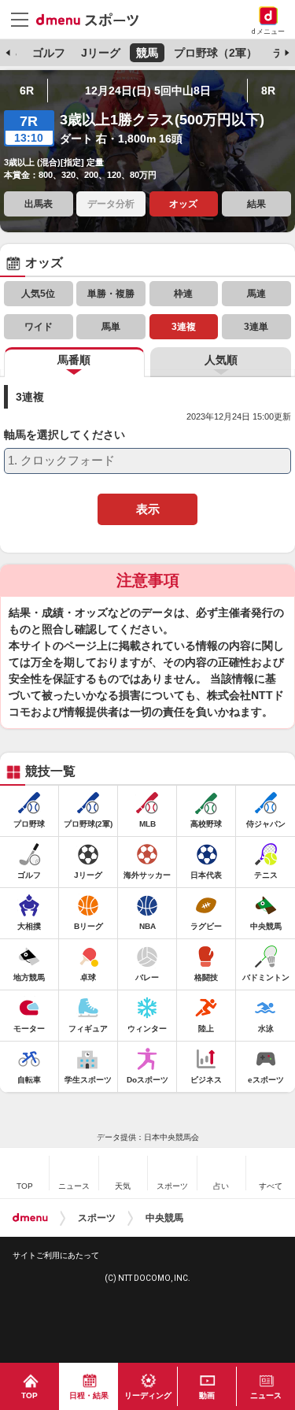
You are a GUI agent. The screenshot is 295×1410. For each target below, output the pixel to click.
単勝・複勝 (111, 293)
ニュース (266, 1395)
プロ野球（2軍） (215, 52)
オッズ (183, 203)
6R (27, 90)
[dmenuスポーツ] (93, 18)
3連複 (183, 326)
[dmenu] (30, 1218)
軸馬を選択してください (64, 435)
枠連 (183, 293)
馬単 (110, 326)
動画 (207, 1395)
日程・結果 (89, 1395)
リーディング (147, 1395)
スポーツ (97, 1217)
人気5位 (38, 293)
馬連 (256, 293)
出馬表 (38, 203)
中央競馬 (164, 1217)
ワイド (38, 326)
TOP (29, 1395)
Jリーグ (100, 52)
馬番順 (73, 359)
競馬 (147, 52)
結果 (256, 203)
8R (268, 90)
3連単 (256, 326)
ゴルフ (48, 52)
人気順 (221, 359)
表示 (148, 509)
